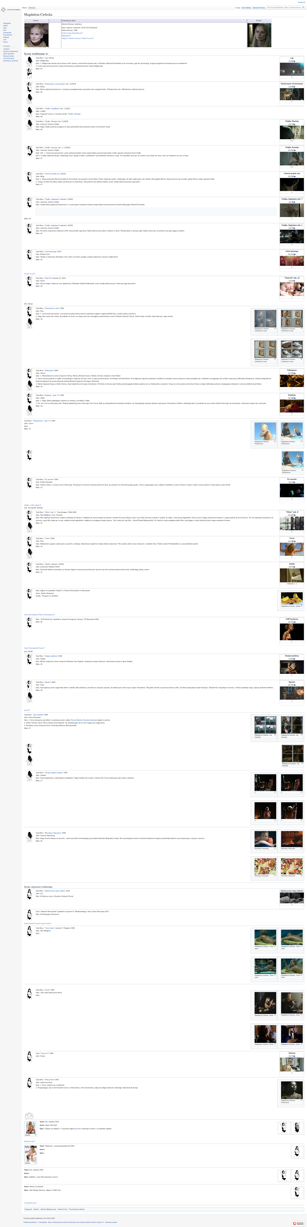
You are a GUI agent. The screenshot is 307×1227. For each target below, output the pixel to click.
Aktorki (36, 1209)
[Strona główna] (10, 9)
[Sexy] (29, 894)
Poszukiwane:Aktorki (77, 1209)
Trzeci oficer (49, 928)
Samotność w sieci (52, 308)
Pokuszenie (49, 1080)
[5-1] (292, 132)
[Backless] (29, 62)
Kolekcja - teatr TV (52, 395)
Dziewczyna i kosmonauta (55, 84)
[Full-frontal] (29, 686)
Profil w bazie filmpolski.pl (71, 33)
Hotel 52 (48, 278)
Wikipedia (65, 36)
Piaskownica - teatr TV (41, 421)
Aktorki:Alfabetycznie (48, 1209)
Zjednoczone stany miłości (55, 891)
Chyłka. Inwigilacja (52, 108)
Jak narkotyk (38, 715)
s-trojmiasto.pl (29, 1203)
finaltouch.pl (28, 1141)
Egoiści (47, 682)
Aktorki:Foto (62, 1209)
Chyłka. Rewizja (74, 114)
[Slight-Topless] (29, 151)
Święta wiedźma (51, 656)
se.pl (26, 274)
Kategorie (28, 1209)
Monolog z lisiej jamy (53, 833)
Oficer (47, 512)
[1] (292, 69)
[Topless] (29, 87)
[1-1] (292, 158)
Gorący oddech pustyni (53, 773)
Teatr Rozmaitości (31, 615)
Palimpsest (49, 370)
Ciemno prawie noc (52, 174)
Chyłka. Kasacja (51, 147)
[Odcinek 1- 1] (292, 575)
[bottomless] (29, 73)
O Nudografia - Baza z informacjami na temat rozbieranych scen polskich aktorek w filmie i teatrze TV (71, 1222)
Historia (44, 1053)
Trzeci (47, 538)
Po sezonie (49, 479)
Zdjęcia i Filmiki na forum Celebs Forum (77, 38)
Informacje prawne (111, 1222)
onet (41, 648)
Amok (47, 990)
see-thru (78, 1129)
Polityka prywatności (30, 1222)
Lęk (46, 58)
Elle (46, 1122)
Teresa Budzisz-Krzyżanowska (82, 720)
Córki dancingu (50, 251)
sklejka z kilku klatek (31, 505)
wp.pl (26, 710)
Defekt (47, 564)
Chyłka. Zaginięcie (52, 199)
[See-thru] (297, 1128)
